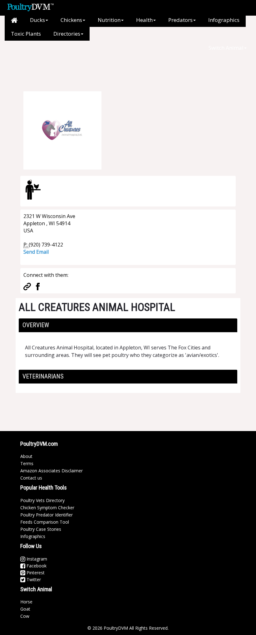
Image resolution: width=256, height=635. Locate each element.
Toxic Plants (26, 33)
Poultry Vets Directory (42, 500)
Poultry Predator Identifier (46, 515)
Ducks (37, 19)
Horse (26, 602)
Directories (66, 33)
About (26, 456)
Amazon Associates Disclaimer (51, 471)
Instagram (36, 559)
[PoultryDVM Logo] (30, 6)
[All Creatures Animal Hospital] (62, 129)
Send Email (36, 251)
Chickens (71, 19)
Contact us (31, 478)
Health (144, 19)
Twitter (33, 579)
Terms (26, 463)
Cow (24, 616)
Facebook (36, 566)
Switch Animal (226, 47)
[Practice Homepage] (27, 285)
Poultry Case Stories (40, 529)
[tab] (128, 325)
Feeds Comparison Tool (44, 522)
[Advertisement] (124, 69)
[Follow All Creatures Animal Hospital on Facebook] (38, 285)
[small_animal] (33, 189)
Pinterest (35, 573)
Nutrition (109, 19)
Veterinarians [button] (43, 376)
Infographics (223, 19)
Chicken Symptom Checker (47, 508)
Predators (180, 19)
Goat (25, 609)
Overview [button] (35, 325)
